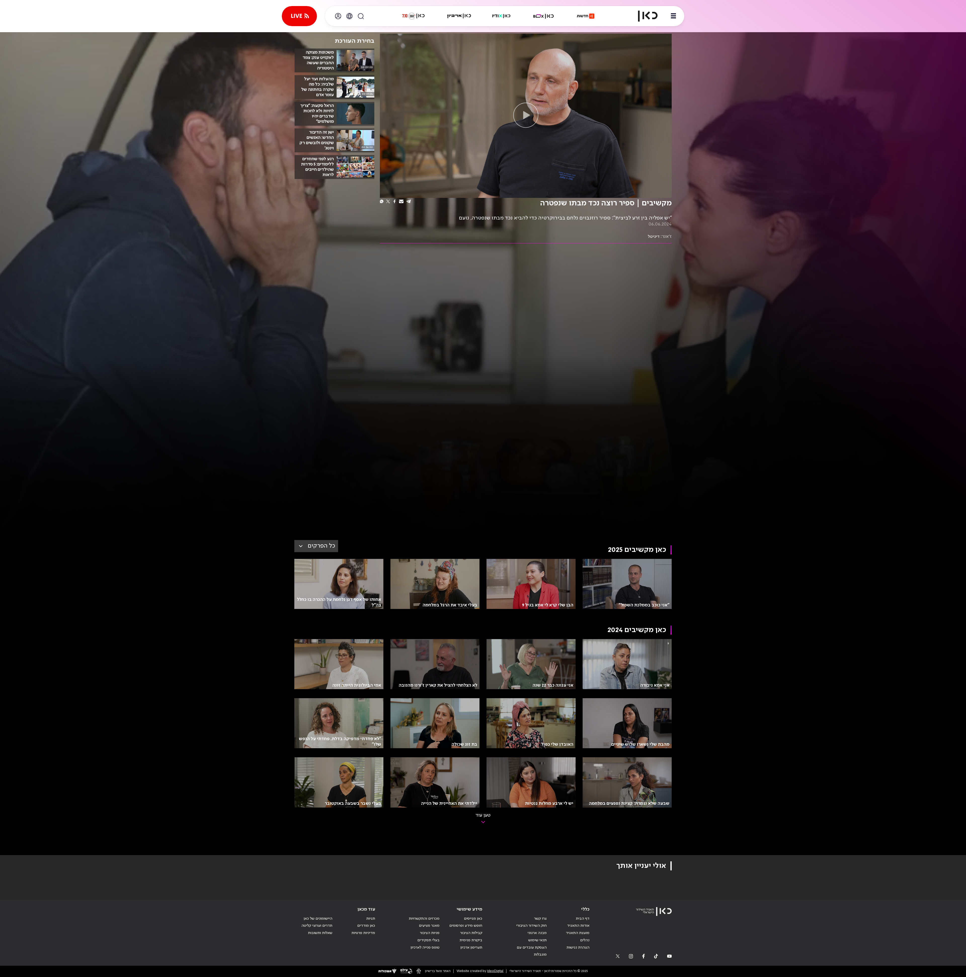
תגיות (370, 919)
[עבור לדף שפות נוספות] (349, 16)
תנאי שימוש (537, 940)
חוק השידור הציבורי (531, 926)
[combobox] (316, 546)
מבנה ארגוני (537, 933)
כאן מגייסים (473, 919)
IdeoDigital (495, 971)
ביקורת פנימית (471, 940)
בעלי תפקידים (428, 940)
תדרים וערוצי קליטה (316, 926)
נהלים (584, 940)
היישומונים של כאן (318, 919)
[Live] (299, 16)
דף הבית (582, 919)
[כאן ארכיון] (459, 16)
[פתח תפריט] (673, 16)
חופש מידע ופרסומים (465, 926)
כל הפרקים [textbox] (321, 546)
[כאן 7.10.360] (413, 16)
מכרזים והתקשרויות (424, 919)
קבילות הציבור (471, 933)
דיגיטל (654, 236)
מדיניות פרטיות (363, 933)
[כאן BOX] (543, 16)
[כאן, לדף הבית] (643, 16)
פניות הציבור (429, 933)
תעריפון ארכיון (471, 947)
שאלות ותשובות (320, 933)
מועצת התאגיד (577, 933)
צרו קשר (540, 919)
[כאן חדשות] (585, 16)
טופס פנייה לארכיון (425, 948)
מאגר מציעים (429, 926)
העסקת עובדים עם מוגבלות (532, 951)
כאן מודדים (366, 926)
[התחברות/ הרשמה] (338, 16)
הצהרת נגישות (578, 948)
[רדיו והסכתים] (501, 16)
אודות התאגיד (578, 926)
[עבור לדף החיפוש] (361, 16)
